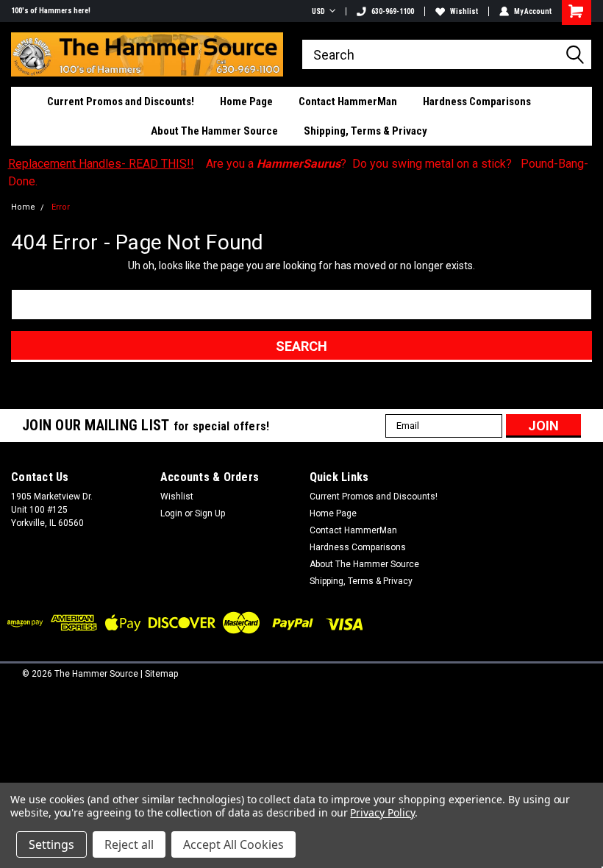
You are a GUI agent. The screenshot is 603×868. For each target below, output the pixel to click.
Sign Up (210, 513)
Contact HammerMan (348, 101)
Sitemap (161, 674)
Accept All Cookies (233, 844)
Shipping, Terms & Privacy (365, 131)
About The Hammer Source (214, 131)
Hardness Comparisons (477, 101)
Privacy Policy (382, 812)
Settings (51, 844)
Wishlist (464, 11)
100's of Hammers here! (50, 11)
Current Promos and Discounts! (120, 101)
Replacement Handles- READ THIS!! (101, 164)
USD (318, 11)
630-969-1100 (392, 11)
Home (23, 207)
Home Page (246, 101)
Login (171, 513)
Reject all (129, 844)
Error (60, 207)
